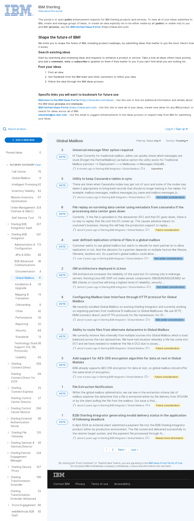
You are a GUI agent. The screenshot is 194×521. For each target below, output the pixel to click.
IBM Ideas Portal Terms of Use (165, 463)
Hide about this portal (50, 11)
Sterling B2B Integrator (108, 168)
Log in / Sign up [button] (176, 128)
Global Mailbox (131, 168)
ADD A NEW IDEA (25, 140)
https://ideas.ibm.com (83, 107)
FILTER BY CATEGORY (22, 164)
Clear (38, 164)
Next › (122, 449)
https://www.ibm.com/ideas (96, 100)
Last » (134, 449)
